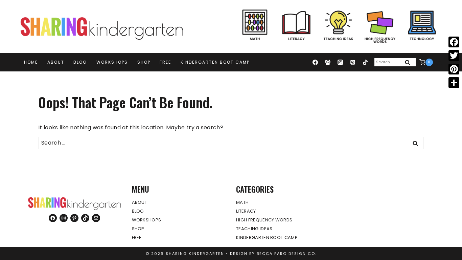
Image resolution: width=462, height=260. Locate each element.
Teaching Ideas (254, 228)
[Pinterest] (352, 62)
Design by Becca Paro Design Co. (273, 253)
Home (31, 62)
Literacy (246, 211)
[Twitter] (454, 55)
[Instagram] (340, 62)
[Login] (439, 62)
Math (242, 202)
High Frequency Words (264, 220)
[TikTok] (365, 62)
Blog (80, 62)
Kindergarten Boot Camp (215, 62)
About (55, 62)
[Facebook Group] (327, 62)
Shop (144, 62)
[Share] (454, 82)
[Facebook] (315, 62)
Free (165, 62)
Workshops (112, 62)
